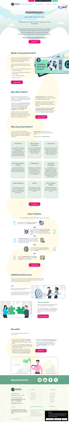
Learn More (16, 82)
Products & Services (39, 4)
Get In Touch (41, 117)
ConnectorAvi (33, 396)
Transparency (52, 399)
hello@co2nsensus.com (18, 403)
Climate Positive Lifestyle (35, 412)
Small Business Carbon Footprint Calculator (38, 413)
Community (48, 4)
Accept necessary (50, 419)
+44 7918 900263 (17, 401)
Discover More (43, 316)
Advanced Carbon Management (36, 415)
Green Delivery (33, 398)
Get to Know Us (53, 393)
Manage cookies (58, 419)
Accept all (64, 419)
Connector (32, 393)
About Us (55, 4)
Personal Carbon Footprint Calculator (37, 410)
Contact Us (34, 41)
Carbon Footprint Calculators (26, 4)
